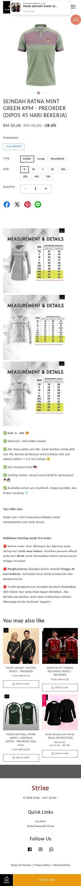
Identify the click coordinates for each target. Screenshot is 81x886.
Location (41, 821)
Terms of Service (21, 865)
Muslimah (58, 158)
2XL (63, 169)
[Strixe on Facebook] (30, 851)
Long (41, 158)
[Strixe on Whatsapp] (51, 851)
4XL (36, 176)
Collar (27, 158)
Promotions (10, 137)
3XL (25, 176)
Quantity (9, 186)
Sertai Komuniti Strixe (40, 826)
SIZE (6, 169)
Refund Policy (62, 865)
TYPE (6, 158)
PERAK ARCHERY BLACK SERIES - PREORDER (40, 8)
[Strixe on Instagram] (40, 851)
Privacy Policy (42, 865)
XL (52, 169)
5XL (48, 176)
